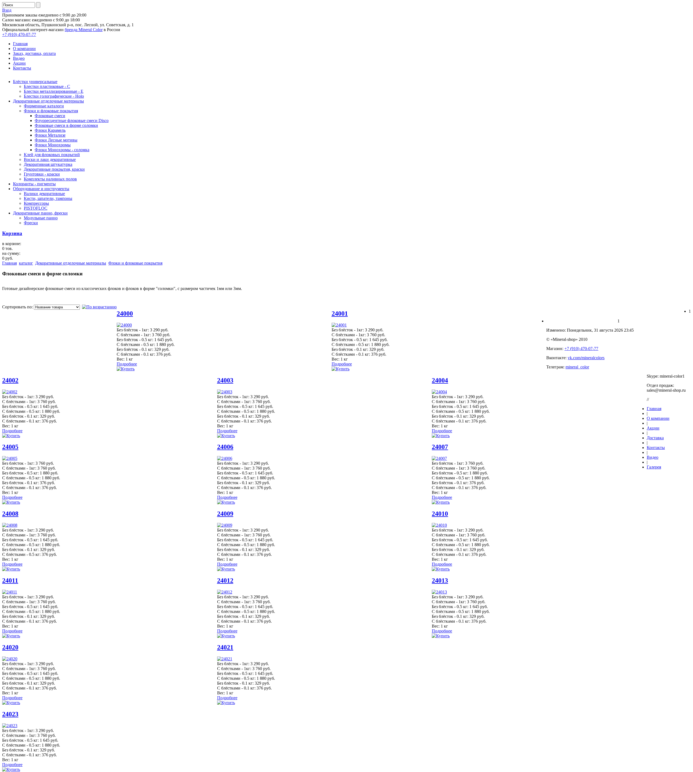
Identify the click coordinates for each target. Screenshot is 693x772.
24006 (225, 446)
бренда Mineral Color (84, 29)
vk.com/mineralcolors (586, 357)
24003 (225, 380)
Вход (6, 10)
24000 (125, 313)
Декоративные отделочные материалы (70, 263)
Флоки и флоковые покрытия (135, 263)
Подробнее (127, 364)
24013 (440, 580)
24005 (10, 446)
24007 (440, 446)
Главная (9, 263)
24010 (440, 513)
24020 (10, 647)
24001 (340, 313)
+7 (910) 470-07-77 (19, 34)
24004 (440, 380)
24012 (225, 580)
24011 (10, 580)
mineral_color (577, 367)
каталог (26, 263)
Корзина (12, 233)
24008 (10, 513)
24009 (225, 513)
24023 (10, 714)
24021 (225, 647)
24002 (10, 380)
